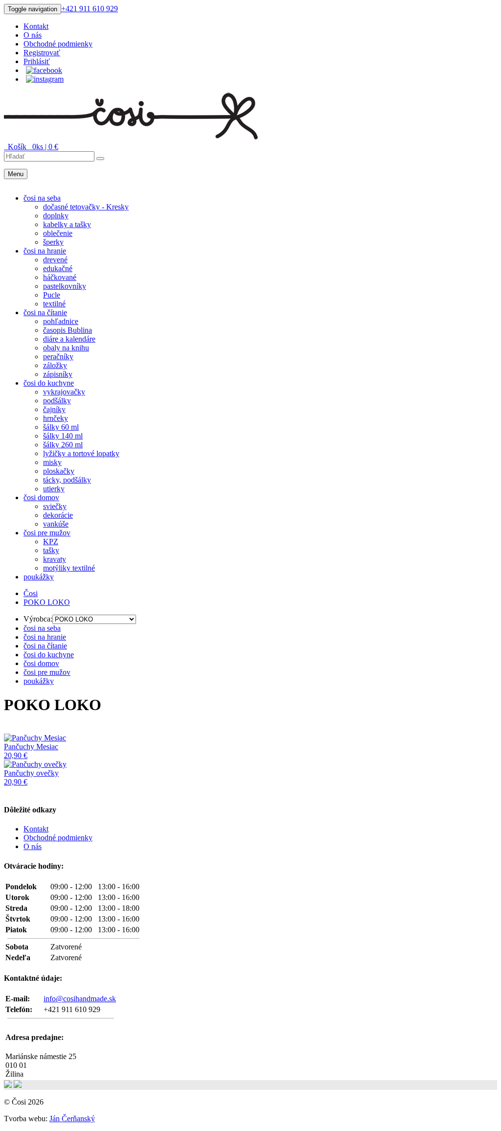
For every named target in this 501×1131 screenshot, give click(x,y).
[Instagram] (44, 79)
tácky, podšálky (67, 480)
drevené (55, 259)
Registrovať (41, 52)
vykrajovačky (64, 392)
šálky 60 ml (61, 427)
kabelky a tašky (67, 224)
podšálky (57, 400)
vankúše (55, 524)
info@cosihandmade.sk (80, 998)
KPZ (50, 541)
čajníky (54, 409)
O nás (32, 35)
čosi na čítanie (45, 312)
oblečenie (57, 233)
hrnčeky (55, 418)
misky (52, 462)
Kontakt (35, 26)
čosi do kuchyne (48, 383)
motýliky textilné (69, 568)
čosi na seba (42, 198)
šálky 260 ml (63, 444)
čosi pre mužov (46, 533)
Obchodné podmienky (57, 44)
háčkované (59, 277)
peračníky (58, 356)
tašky (51, 550)
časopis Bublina (67, 330)
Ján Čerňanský (72, 1118)
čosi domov (41, 497)
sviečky (55, 506)
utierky (54, 489)
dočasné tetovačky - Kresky (86, 207)
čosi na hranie (44, 251)
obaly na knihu (66, 348)
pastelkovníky (64, 286)
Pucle (51, 295)
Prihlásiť (36, 61)
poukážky (38, 577)
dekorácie (58, 515)
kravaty (54, 559)
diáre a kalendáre (69, 339)
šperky (53, 242)
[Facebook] (44, 70)
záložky (55, 365)
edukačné (57, 268)
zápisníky (57, 374)
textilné (54, 304)
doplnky (55, 215)
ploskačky (58, 471)
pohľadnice (60, 321)
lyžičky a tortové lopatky (81, 453)
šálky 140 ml (63, 436)
